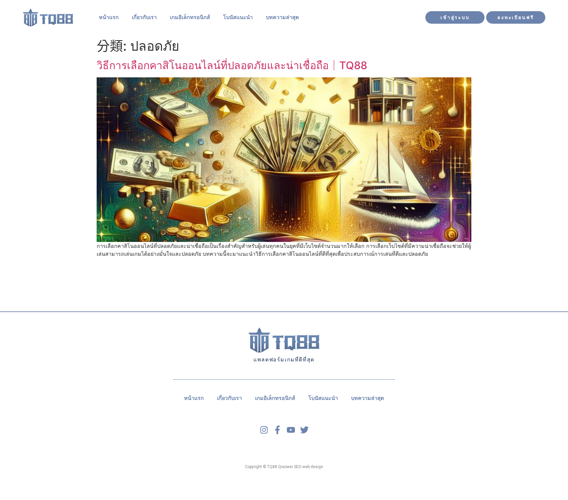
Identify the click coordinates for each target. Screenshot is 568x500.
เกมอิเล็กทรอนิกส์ (190, 17)
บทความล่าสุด (282, 17)
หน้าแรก (109, 17)
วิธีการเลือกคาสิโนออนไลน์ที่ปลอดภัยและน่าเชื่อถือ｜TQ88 (232, 65)
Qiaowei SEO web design (300, 466)
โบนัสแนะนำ (238, 17)
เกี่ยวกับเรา (144, 17)
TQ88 (272, 466)
